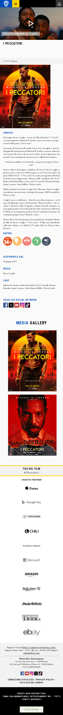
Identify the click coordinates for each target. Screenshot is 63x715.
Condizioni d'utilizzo (21, 679)
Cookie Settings (31, 709)
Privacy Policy (45, 679)
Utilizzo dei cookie (31, 682)
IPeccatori (32, 472)
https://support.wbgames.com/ (39, 647)
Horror (14, 61)
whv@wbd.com (31, 653)
